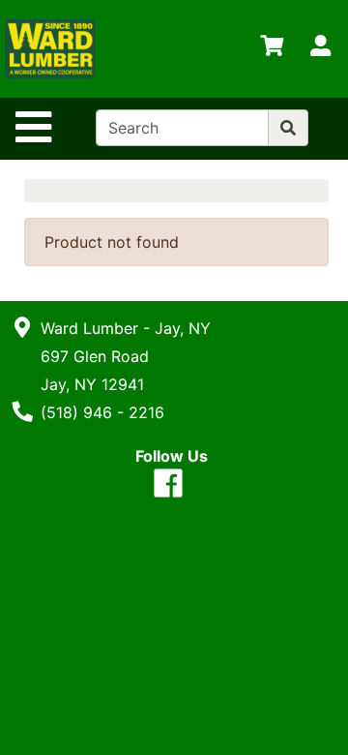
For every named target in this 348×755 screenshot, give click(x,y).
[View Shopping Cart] (271, 49)
